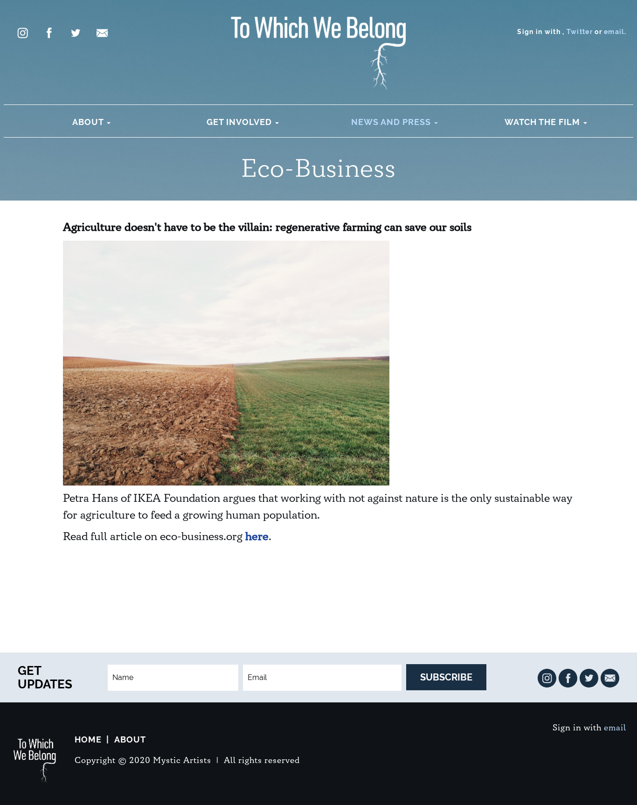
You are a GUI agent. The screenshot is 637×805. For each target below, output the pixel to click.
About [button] (89, 122)
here (257, 537)
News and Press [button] (392, 122)
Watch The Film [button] (543, 122)
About (130, 739)
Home (88, 739)
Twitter (580, 31)
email (614, 31)
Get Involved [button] (240, 122)
